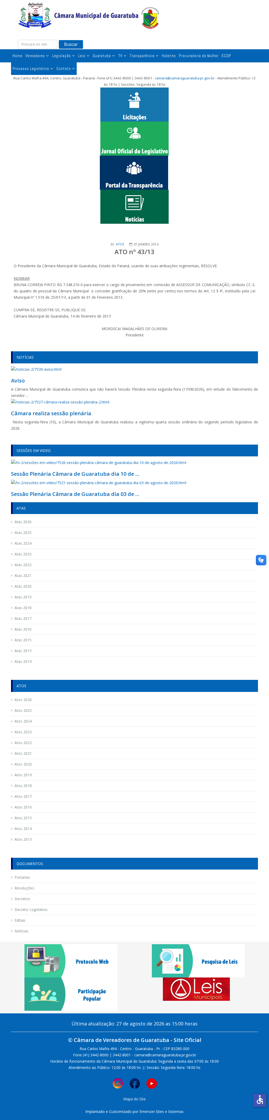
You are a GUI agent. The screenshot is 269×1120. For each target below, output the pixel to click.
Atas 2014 (23, 661)
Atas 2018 (23, 607)
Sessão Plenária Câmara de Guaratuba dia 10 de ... (75, 473)
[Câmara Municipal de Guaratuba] (88, 15)
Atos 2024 (23, 721)
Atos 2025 (23, 710)
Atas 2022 (23, 564)
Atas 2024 (23, 543)
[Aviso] (36, 369)
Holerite (169, 55)
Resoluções (24, 888)
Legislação (61, 55)
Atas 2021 (23, 575)
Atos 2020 (23, 764)
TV (120, 55)
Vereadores (35, 55)
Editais (19, 920)
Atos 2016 (23, 807)
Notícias (21, 930)
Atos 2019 (23, 774)
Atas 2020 (23, 586)
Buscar (71, 44)
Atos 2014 (23, 828)
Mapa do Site (134, 1098)
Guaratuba (102, 55)
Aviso (18, 380)
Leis (81, 55)
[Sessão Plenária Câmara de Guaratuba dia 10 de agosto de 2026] (98, 462)
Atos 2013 (23, 839)
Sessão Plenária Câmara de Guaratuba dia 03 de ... (75, 494)
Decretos (22, 898)
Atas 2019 (23, 596)
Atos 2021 (23, 753)
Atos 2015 (23, 817)
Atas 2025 (23, 532)
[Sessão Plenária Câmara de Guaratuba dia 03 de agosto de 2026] (98, 482)
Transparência (142, 55)
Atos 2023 (23, 731)
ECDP (226, 55)
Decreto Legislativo (31, 909)
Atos (120, 244)
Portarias (22, 877)
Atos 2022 (23, 742)
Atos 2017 (23, 796)
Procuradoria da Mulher (199, 55)
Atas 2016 (23, 629)
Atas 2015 (23, 639)
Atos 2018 (23, 785)
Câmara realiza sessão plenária (51, 413)
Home (17, 55)
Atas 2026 (23, 521)
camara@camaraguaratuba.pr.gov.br (185, 78)
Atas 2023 (23, 553)
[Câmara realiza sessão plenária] (60, 401)
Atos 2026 (23, 699)
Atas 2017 (23, 618)
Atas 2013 (23, 650)
